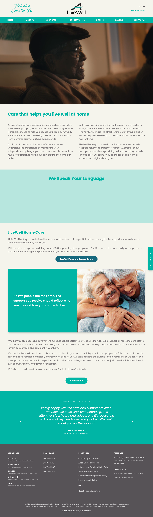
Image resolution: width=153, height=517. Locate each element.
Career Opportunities (88, 458)
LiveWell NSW (49, 458)
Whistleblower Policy (88, 471)
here (141, 457)
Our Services (76, 20)
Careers (119, 20)
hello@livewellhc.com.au (131, 473)
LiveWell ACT (49, 467)
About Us (31, 20)
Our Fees (100, 20)
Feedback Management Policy (92, 475)
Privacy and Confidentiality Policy (93, 467)
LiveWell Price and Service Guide (76, 259)
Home (10, 20)
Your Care (51, 20)
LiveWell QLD (49, 471)
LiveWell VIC (48, 462)
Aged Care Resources (88, 462)
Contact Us (140, 20)
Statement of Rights (87, 480)
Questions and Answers (89, 491)
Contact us (76, 380)
